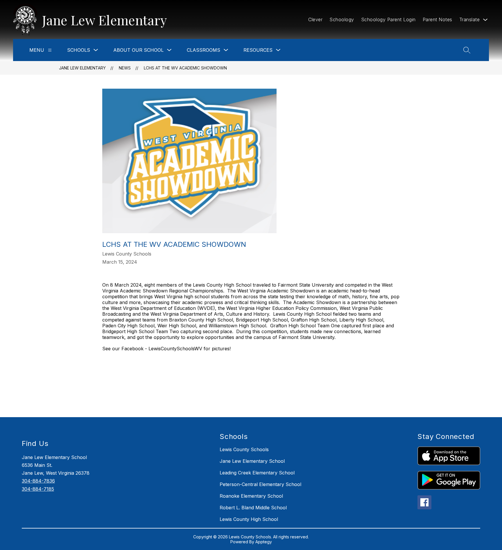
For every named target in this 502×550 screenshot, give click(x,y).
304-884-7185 (38, 489)
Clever (315, 19)
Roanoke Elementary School (251, 496)
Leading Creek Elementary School (257, 473)
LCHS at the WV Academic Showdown (185, 67)
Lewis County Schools (244, 449)
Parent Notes (437, 19)
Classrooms (203, 50)
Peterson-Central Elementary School (260, 484)
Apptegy (263, 541)
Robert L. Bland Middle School (253, 507)
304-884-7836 (38, 481)
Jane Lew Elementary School (252, 461)
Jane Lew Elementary (82, 67)
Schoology (341, 19)
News (125, 67)
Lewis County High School (249, 519)
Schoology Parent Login (388, 19)
